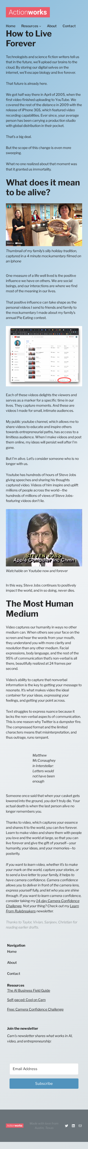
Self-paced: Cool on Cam (26, 1000)
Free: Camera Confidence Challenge (35, 1009)
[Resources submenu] (40, 26)
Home (12, 951)
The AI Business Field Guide (28, 990)
